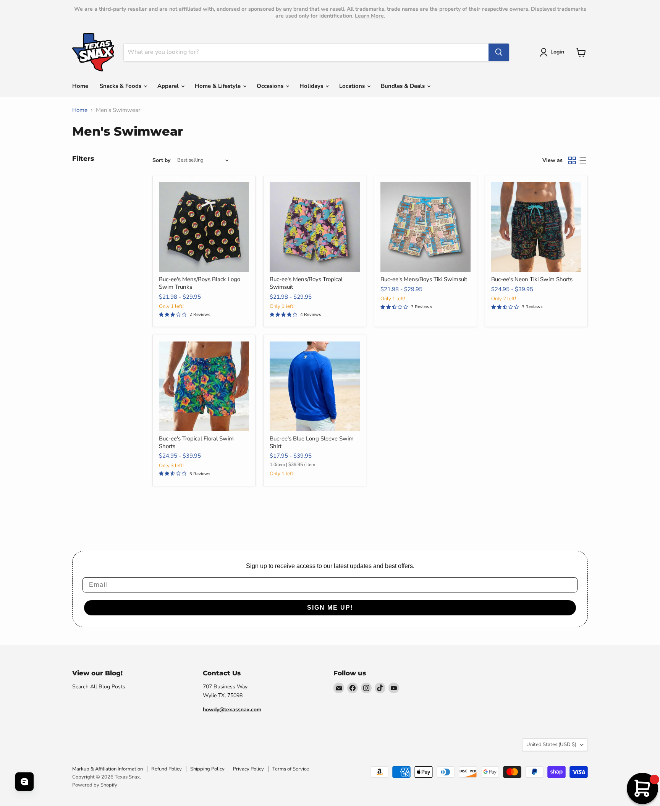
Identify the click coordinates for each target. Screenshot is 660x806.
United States (551, 744)
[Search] (499, 52)
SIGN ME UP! (330, 607)
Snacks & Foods (121, 86)
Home (80, 86)
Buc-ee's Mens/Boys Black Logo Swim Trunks (199, 283)
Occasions (271, 86)
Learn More (369, 15)
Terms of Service (290, 769)
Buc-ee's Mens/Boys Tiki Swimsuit (423, 279)
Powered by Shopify (94, 785)
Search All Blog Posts (98, 686)
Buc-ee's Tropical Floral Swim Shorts (196, 442)
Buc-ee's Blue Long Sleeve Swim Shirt (312, 442)
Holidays (312, 86)
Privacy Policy (248, 769)
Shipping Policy (207, 769)
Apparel (168, 86)
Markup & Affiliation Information (107, 769)
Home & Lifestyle (218, 86)
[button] (553, 52)
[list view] (583, 160)
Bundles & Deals (403, 86)
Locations (352, 86)
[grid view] (572, 160)
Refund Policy (166, 769)
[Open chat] (24, 781)
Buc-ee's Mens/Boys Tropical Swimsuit (306, 283)
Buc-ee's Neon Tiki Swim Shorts (532, 279)
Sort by (161, 160)
